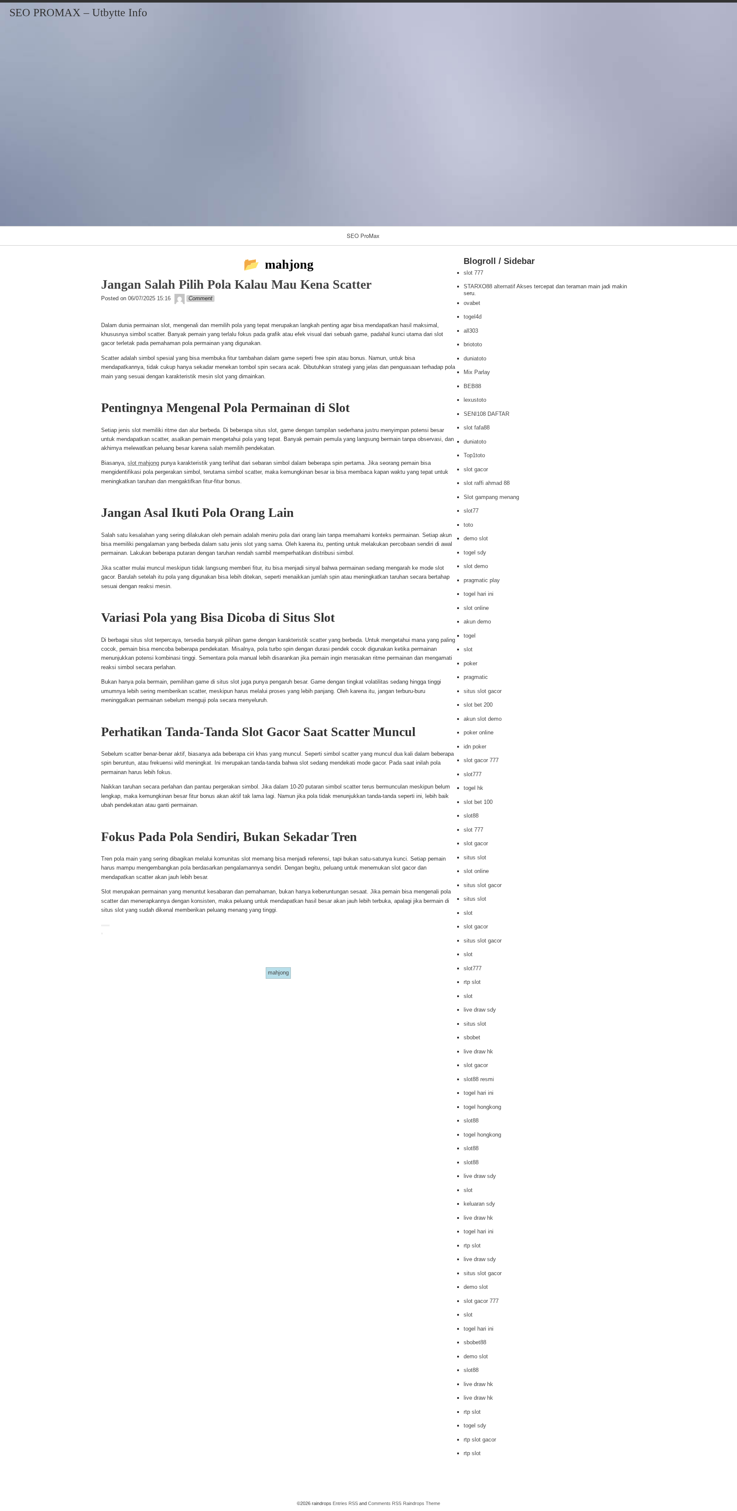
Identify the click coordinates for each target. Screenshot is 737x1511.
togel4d (473, 316)
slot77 (471, 511)
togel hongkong (482, 1107)
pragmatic (476, 677)
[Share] (102, 933)
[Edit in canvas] (109, 925)
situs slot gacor (483, 691)
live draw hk (478, 1051)
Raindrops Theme (421, 1503)
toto (468, 525)
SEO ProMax (363, 236)
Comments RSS (384, 1503)
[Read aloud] (107, 925)
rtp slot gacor (480, 1439)
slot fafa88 (477, 427)
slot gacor (476, 469)
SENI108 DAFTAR (486, 414)
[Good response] (103, 925)
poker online (478, 732)
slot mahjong (143, 463)
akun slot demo (483, 719)
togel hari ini (478, 594)
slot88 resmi (479, 1079)
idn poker (475, 746)
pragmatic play (482, 580)
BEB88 (472, 386)
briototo (473, 344)
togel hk (473, 788)
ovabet (472, 303)
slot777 (473, 774)
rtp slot (472, 982)
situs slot (475, 857)
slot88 (471, 815)
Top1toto (474, 455)
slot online (476, 608)
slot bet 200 (478, 705)
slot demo (476, 566)
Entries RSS (345, 1503)
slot (468, 649)
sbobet (472, 1037)
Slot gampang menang (491, 497)
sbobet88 (475, 1342)
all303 (471, 331)
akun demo (477, 621)
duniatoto (475, 358)
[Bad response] (105, 925)
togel (470, 635)
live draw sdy (480, 1009)
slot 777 (473, 273)
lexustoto (475, 400)
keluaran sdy (479, 1204)
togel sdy (475, 552)
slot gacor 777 (481, 760)
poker (470, 663)
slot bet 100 (478, 802)
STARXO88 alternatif (489, 286)
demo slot (476, 538)
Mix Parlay (477, 372)
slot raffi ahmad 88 (487, 483)
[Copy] (102, 925)
